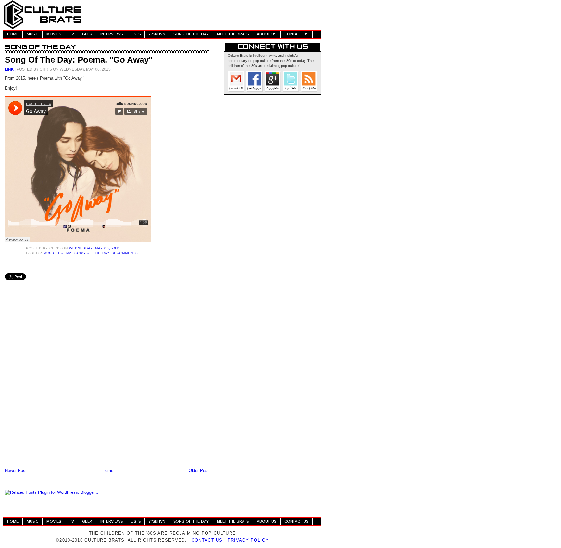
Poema (65, 253)
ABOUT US (266, 34)
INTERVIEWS (111, 34)
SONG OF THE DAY (191, 34)
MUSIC (32, 34)
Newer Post (16, 470)
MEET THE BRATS (233, 34)
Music (50, 253)
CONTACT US (296, 34)
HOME (13, 34)
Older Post (199, 470)
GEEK (87, 34)
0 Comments (125, 253)
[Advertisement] (203, 14)
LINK (9, 69)
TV (71, 34)
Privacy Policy (248, 540)
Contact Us (207, 540)
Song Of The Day (91, 253)
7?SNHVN (157, 34)
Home (107, 470)
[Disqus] (107, 382)
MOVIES (53, 34)
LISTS (136, 34)
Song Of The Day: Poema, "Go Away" (79, 60)
